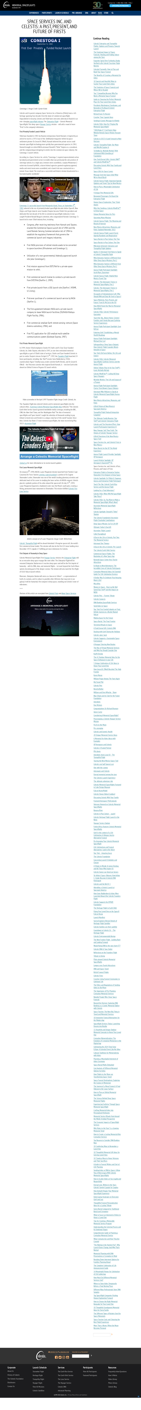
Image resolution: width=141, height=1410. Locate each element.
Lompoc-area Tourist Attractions (104, 965)
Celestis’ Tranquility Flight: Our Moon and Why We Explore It (106, 146)
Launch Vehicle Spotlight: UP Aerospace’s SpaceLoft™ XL (104, 461)
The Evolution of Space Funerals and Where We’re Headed (106, 88)
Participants (47, 13)
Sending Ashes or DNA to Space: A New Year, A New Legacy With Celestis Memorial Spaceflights (107, 1173)
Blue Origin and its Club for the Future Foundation (107, 697)
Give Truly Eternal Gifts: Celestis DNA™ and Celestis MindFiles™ (107, 160)
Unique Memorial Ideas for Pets (104, 214)
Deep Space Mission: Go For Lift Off (106, 523)
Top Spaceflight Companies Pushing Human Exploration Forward (106, 1296)
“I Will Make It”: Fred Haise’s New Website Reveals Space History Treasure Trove (107, 133)
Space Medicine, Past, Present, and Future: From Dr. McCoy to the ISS (105, 301)
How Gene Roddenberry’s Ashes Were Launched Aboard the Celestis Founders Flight (107, 896)
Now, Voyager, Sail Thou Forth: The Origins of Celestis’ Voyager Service (106, 431)
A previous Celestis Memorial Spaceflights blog (46, 406)
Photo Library (112, 1383)
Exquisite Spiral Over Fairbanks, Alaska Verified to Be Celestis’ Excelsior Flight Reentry (107, 63)
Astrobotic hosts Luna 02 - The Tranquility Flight (104, 756)
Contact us (23, 463)
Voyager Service (45, 124)
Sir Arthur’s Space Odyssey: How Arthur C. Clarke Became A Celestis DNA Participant (107, 878)
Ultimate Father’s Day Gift (102, 527)
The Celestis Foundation (102, 856)
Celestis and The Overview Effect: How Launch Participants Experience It (107, 425)
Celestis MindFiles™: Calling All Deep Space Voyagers (106, 375)
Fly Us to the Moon (100, 724)
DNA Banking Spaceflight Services (105, 602)
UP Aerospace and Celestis (103, 744)
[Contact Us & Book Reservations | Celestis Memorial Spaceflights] (49, 458)
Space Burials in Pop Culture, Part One (107, 242)
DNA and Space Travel (101, 968)
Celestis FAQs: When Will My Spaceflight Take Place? (107, 495)
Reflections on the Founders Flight (105, 952)
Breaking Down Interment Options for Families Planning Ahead (106, 1260)
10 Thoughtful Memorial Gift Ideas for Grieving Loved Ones (107, 1153)
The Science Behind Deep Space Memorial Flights (105, 1099)
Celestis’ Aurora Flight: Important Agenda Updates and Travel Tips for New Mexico (107, 182)
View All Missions (38, 1387)
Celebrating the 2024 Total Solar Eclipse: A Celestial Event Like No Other (107, 1048)
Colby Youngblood (100, 534)
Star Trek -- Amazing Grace (103, 853)
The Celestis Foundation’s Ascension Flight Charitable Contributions (106, 519)
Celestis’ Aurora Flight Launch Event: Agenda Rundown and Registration (106, 234)
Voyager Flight (37, 1383)
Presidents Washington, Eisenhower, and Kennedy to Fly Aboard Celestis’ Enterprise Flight (107, 108)
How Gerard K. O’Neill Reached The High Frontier (107, 670)
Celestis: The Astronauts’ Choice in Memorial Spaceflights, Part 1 (105, 289)
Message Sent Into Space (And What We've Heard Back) (106, 176)
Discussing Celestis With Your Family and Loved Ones (107, 166)
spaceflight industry (36, 121)
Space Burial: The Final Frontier (104, 621)
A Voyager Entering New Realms (104, 644)
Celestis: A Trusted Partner (102, 748)
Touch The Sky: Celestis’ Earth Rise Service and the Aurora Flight (105, 485)
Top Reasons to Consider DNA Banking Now (106, 1141)
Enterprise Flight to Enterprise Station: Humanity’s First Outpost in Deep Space (107, 473)
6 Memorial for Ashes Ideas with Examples (105, 739)
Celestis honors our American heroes (106, 872)
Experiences (34, 13)
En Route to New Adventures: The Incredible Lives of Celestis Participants (107, 567)
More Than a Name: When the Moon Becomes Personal (106, 1326)
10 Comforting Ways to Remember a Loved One (106, 1147)
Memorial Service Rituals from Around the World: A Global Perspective (106, 1117)
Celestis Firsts (98, 975)
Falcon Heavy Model (100, 790)
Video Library (112, 1379)
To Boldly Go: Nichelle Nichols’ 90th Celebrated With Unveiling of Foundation (106, 153)
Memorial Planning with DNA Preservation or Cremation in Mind (105, 1254)
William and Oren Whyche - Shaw (105, 692)
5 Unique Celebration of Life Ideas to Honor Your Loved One (106, 664)
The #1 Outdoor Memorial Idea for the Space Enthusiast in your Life (107, 658)
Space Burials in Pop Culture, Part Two (107, 239)
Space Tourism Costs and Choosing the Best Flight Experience (107, 1320)
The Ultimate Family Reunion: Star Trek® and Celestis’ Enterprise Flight (106, 419)
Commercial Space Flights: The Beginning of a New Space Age (104, 554)
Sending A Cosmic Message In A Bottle (106, 120)
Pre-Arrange (77, 13)
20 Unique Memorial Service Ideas (105, 735)
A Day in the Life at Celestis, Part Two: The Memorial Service (107, 538)
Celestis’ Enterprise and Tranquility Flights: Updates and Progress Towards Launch (107, 46)
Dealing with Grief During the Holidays (107, 631)
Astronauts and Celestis (102, 771)
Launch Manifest (99, 917)
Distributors (11, 1382)
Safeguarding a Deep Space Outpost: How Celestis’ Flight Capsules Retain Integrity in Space (106, 347)
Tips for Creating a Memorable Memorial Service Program (104, 1222)
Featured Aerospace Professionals (105, 801)
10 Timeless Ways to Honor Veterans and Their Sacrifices (106, 1159)
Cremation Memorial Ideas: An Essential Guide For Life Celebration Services (107, 572)
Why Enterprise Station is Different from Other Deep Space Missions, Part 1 (107, 265)
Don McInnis (98, 705)
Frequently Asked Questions (117, 1371)
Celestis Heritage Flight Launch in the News (106, 818)
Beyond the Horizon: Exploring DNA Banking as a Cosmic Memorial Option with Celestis (106, 1005)
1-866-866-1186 (121, 3)
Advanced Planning (64, 1390)
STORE (106, 13)
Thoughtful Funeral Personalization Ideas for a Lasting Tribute (106, 1204)
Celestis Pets (98, 685)
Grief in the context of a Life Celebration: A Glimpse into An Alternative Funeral (104, 835)
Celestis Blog (112, 1387)
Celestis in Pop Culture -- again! (104, 813)
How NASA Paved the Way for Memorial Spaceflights (107, 307)
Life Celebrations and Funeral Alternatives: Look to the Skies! (104, 848)
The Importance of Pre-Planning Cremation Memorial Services (105, 992)
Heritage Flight (38, 1375)
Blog (100, 13)
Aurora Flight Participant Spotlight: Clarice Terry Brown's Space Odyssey (106, 386)
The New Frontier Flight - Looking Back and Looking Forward (107, 941)
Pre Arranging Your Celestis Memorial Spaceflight (106, 842)
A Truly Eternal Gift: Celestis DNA (105, 628)
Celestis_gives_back (100, 635)
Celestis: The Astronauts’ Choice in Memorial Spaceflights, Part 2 (105, 283)
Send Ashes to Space (101, 606)
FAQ (130, 3)
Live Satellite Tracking (120, 6)
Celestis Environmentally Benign (104, 936)
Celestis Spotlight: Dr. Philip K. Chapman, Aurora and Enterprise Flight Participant (107, 479)
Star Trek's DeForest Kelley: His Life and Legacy (107, 354)
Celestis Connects (99, 599)
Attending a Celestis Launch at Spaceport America (104, 888)
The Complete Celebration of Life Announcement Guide (105, 1266)
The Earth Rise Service (65, 1371)
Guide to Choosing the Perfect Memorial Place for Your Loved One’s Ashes (107, 100)
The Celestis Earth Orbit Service (104, 550)
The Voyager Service (64, 1383)
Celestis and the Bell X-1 (102, 884)
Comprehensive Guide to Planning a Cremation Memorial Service (106, 1234)
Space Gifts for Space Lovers (103, 171)
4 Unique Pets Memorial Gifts (104, 192)
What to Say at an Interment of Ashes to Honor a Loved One (107, 1216)
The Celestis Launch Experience (104, 777)
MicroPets (97, 583)
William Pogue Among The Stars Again (107, 678)
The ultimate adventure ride (103, 781)
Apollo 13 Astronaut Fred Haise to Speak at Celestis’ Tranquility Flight (107, 253)
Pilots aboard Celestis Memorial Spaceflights (104, 960)
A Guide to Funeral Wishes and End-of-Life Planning (107, 1165)
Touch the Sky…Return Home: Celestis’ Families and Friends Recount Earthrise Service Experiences (107, 320)
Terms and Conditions (81, 1395)
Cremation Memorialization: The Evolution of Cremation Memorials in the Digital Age (107, 1041)
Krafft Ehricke (98, 653)
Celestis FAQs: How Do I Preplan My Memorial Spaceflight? (106, 125)
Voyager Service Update (102, 823)
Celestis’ (28, 543)
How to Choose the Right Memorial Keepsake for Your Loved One (105, 1302)
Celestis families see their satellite (105, 926)
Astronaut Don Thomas (101, 543)
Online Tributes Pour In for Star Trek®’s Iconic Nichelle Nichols (107, 369)
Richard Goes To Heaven (102, 114)
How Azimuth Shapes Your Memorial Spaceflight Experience (106, 1192)
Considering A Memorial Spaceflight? (106, 715)
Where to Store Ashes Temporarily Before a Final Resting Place (105, 1284)
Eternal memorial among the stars (105, 774)
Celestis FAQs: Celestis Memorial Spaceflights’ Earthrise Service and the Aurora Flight (107, 362)
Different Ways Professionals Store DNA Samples (107, 1290)
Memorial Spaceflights (23, 5)
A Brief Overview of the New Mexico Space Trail (106, 437)
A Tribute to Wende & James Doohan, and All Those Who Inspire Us (106, 867)
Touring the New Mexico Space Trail (106, 760)
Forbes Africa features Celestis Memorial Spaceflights (107, 827)
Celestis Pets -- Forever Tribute (104, 595)
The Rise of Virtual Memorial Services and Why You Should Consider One (106, 649)
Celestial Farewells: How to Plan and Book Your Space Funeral (106, 70)
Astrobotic (97, 701)
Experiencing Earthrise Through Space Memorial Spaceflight (107, 1105)
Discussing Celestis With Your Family (106, 797)
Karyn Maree (98, 675)
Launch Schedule (62, 13)
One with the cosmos (101, 767)
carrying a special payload (48, 474)
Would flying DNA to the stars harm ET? (107, 945)
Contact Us (111, 3)
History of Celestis (14, 1375)
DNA (86, 13)
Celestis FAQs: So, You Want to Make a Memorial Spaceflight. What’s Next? (107, 501)
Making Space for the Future (103, 618)
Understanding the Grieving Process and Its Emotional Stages (107, 1228)
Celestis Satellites (38, 1390)
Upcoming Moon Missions (102, 217)
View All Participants (90, 1371)
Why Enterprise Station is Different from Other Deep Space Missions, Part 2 (107, 259)
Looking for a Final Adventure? (104, 490)
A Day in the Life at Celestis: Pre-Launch (107, 546)
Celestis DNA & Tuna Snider (103, 949)
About (93, 13)
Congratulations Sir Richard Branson (106, 708)
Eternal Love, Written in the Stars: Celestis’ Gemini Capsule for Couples (106, 1186)
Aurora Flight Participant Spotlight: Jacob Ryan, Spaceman (105, 271)
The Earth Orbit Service (65, 1375)
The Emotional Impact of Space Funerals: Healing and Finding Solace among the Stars (106, 55)
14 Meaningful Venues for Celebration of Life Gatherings (107, 1272)
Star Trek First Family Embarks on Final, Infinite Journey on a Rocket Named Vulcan (107, 612)
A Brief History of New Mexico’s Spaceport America (104, 407)
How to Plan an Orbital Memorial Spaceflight (105, 1093)
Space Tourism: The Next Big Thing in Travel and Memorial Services (106, 1012)
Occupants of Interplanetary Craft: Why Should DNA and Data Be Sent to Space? (107, 295)
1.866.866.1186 (64, 1352)
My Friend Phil (98, 682)
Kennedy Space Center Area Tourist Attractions (105, 561)
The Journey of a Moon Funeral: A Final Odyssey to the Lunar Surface (107, 1087)
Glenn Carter (98, 712)
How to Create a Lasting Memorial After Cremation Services (107, 1135)
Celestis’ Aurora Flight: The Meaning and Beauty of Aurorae (107, 222)
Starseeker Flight (38, 1371)
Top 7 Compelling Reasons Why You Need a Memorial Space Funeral (106, 94)
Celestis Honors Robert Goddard (104, 794)
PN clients (97, 751)
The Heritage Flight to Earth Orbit (105, 908)
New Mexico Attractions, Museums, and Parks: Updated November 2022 (107, 228)
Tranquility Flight (38, 1379)
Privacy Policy (71, 1395)
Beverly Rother (99, 689)
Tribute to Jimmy (99, 956)
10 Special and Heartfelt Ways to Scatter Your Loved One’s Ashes (105, 82)
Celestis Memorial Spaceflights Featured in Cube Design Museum (107, 785)
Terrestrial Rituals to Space (103, 624)
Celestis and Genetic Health (103, 731)
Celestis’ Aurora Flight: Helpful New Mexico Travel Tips (106, 277)
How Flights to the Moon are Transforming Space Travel (103, 1075)
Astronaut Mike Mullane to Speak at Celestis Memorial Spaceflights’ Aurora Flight (107, 394)
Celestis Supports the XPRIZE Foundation (103, 903)
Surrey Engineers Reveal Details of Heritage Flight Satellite (105, 922)
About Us (11, 1371)
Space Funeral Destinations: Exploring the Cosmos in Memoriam (107, 1081)
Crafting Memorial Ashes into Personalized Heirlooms (103, 1111)
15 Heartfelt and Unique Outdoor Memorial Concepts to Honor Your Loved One (107, 1032)
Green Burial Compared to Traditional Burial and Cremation (106, 1210)
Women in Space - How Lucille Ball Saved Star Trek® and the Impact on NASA (106, 589)
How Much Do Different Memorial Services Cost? (105, 1278)
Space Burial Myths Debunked (104, 1064)
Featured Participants (90, 1375)
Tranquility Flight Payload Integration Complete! (106, 413)
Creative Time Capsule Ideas (103, 117)
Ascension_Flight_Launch (102, 530)
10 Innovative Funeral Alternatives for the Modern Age (107, 1018)
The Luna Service (63, 1379)
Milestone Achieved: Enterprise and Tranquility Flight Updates (106, 247)
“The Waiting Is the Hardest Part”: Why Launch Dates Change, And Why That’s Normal (107, 1247)
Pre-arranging (98, 728)
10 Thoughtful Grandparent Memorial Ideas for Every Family (106, 1308)
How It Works (112, 1375)
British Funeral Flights (101, 972)
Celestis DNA (62, 1387)
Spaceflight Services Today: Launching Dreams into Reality (107, 1024)
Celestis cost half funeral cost (104, 764)
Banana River (98, 810)
